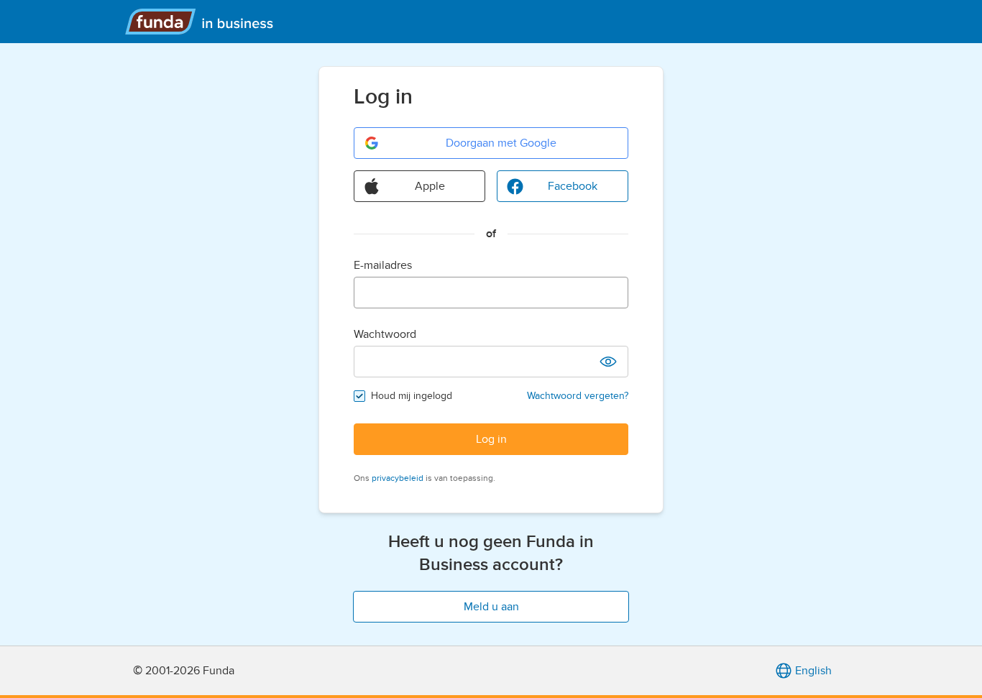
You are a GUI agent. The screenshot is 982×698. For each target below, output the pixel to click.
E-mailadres (383, 265)
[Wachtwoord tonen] (608, 361)
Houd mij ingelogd (411, 396)
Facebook (572, 186)
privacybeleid (397, 478)
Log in (491, 439)
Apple (430, 186)
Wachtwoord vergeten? (577, 396)
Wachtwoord (385, 334)
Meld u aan (491, 607)
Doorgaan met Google (501, 143)
